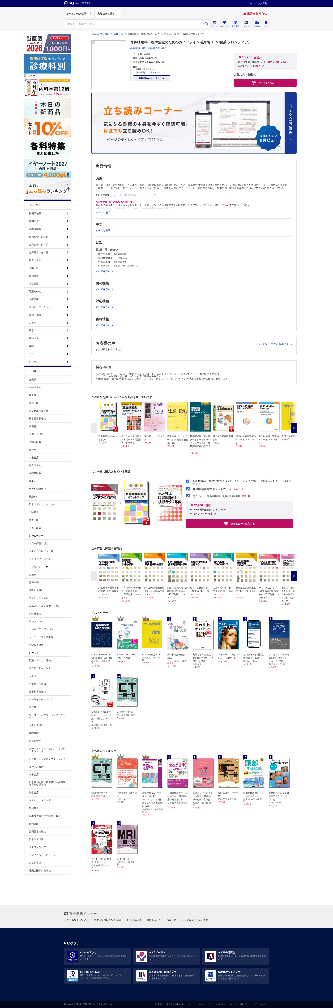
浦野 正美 (118, 34)
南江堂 (32, 707)
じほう (32, 574)
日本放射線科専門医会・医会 (45, 816)
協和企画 (34, 582)
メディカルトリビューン (42, 855)
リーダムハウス (37, 621)
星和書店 (34, 808)
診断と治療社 (36, 590)
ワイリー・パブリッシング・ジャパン (47, 716)
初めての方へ (153, 920)
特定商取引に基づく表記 (107, 920)
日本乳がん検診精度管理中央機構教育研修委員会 (47, 783)
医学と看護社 (36, 725)
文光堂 (32, 379)
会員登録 (262, 3)
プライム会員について (76, 920)
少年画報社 (35, 613)
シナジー (34, 676)
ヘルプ (233, 1004)
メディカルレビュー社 (41, 551)
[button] (294, 428)
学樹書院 (34, 733)
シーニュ (34, 652)
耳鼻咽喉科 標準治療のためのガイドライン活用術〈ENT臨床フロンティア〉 (235, 482)
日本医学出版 (36, 839)
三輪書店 (34, 512)
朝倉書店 (34, 792)
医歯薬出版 (35, 442)
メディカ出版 (36, 434)
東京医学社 (35, 740)
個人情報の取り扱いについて (179, 1004)
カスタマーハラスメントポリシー (211, 1004)
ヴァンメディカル (38, 598)
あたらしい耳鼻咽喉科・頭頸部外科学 (216, 496)
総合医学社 (35, 465)
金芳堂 (32, 449)
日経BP (33, 496)
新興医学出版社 (37, 488)
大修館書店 (35, 862)
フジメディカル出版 (40, 559)
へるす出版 (35, 527)
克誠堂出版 (35, 473)
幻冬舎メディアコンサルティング (47, 758)
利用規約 (159, 1004)
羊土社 (32, 395)
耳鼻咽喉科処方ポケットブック (212, 489)
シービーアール (37, 535)
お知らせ (171, 920)
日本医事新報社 (37, 418)
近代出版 (34, 823)
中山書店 (34, 457)
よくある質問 (133, 920)
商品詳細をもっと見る (149, 78)
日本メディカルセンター (42, 504)
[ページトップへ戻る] (323, 1002)
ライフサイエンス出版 (41, 637)
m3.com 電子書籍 (100, 34)
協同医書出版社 (37, 831)
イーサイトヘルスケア (41, 699)
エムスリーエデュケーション (45, 605)
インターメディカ (38, 566)
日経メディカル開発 (40, 660)
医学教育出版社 (37, 691)
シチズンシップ (37, 847)
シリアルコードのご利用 (195, 920)
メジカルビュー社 (38, 410)
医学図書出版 (36, 644)
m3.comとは (260, 1004)
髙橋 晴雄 (135, 48)
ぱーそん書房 (36, 766)
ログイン (250, 3)
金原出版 (34, 403)
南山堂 (32, 426)
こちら (225, 205)
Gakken (33, 481)
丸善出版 (34, 520)
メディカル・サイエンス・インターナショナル (47, 749)
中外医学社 (35, 387)
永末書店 (34, 774)
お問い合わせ (245, 1004)
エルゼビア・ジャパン (41, 629)
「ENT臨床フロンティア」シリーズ (137, 194)
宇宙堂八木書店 (37, 683)
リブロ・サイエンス (40, 668)
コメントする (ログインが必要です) (271, 344)
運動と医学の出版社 (40, 870)
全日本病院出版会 (38, 543)
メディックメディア (40, 800)
